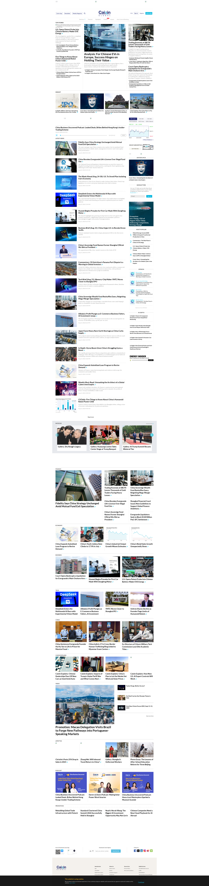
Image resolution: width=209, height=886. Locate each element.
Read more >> (134, 192)
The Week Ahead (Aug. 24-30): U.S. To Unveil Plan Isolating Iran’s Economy (102, 177)
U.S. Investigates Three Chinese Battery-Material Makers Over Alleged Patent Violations (67, 46)
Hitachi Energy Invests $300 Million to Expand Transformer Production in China (142, 235)
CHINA (58, 620)
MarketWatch (142, 872)
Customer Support (113, 872)
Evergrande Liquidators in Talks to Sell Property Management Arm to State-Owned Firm (139, 85)
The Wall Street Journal (144, 868)
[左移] (57, 435)
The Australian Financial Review (145, 874)
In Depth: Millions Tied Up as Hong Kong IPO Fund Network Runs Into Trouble (67, 111)
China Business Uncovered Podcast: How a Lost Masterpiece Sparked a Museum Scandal (136, 797)
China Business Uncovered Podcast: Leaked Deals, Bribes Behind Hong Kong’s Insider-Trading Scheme (70, 797)
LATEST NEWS (60, 138)
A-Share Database (148, 139)
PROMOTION (60, 806)
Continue (141, 882)
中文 (131, 13)
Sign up (149, 196)
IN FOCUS (59, 423)
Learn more (72, 883)
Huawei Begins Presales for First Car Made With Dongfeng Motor (101, 212)
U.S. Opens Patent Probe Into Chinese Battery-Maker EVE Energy (67, 31)
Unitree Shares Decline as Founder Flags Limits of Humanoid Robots (140, 611)
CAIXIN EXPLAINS (61, 655)
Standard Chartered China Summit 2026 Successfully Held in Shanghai (91, 813)
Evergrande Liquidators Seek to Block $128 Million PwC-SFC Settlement (141, 517)
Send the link (116, 851)
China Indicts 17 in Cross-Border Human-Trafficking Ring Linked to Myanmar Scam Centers (102, 646)
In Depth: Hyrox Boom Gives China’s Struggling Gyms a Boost (100, 349)
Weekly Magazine (77, 13)
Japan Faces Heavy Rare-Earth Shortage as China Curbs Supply (100, 332)
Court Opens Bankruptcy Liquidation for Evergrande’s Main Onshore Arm (140, 69)
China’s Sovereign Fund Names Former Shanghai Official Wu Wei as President (101, 246)
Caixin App (59, 13)
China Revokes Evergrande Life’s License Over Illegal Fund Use (101, 160)
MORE (123, 135)
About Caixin (112, 868)
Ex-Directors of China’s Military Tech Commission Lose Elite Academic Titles (137, 646)
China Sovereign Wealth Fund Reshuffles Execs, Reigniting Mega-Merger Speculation (101, 297)
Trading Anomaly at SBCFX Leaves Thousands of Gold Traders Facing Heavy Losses (140, 44)
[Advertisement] (104, 460)
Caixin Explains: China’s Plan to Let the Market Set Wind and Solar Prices (116, 676)
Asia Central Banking (123, 19)
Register (142, 13)
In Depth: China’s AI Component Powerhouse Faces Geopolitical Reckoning (139, 317)
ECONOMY (59, 525)
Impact (112, 19)
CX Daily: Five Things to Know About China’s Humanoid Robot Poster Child (100, 400)
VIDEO (58, 683)
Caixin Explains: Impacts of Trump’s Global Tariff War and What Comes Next (91, 676)
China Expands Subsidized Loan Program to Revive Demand (98, 366)
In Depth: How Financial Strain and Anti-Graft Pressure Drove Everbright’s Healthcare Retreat (141, 347)
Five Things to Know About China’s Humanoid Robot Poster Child (66, 59)
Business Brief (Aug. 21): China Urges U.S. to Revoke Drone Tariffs (101, 229)
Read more (91, 417)
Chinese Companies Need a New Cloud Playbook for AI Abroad (141, 813)
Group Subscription (99, 874)
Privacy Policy (127, 868)
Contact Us (111, 874)
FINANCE (58, 469)
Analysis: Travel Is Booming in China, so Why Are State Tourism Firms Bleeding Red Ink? (116, 112)
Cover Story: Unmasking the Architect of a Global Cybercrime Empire (92, 111)
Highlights (98, 19)
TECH (57, 590)
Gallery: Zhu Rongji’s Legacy (69, 447)
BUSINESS (59, 555)
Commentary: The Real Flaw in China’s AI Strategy (144, 302)
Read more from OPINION (141, 307)
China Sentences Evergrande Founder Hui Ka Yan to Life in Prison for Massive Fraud (71, 646)
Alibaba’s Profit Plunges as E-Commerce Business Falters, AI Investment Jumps (101, 315)
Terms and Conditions (128, 870)
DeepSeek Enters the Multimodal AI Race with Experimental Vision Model (97, 195)
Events (106, 19)
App (95, 868)
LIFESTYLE (59, 741)
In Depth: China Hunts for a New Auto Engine (97, 73)
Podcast (90, 19)
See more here (149, 423)
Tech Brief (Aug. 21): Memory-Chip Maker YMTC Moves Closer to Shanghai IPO (100, 280)
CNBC (140, 870)
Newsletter (67, 13)
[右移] (151, 435)
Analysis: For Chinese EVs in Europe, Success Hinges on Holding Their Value (101, 57)
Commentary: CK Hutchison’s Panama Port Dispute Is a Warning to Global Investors (100, 263)
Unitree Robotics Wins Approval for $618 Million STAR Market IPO (67, 76)
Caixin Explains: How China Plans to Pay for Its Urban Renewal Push (141, 111)
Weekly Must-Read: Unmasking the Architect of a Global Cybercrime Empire (101, 383)
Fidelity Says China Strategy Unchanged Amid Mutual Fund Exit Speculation (100, 143)
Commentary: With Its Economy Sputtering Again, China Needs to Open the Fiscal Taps (144, 293)
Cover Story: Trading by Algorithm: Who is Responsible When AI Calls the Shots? (141, 62)
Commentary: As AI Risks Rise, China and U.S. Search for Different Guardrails (144, 284)
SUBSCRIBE (149, 13)
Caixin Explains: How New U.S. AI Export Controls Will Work (141, 676)
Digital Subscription (99, 872)
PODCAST (59, 770)
